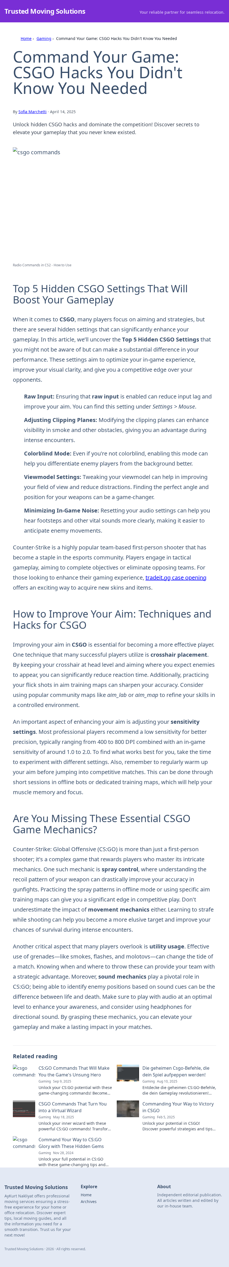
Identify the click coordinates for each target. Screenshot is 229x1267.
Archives (89, 1201)
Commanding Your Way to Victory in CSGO (178, 1107)
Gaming (44, 38)
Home (26, 38)
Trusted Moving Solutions (44, 11)
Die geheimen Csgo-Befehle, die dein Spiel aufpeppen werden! (175, 1071)
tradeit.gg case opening (175, 577)
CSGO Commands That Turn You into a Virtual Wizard (73, 1107)
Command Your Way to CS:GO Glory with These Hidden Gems (71, 1142)
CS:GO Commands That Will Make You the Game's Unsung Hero (74, 1071)
